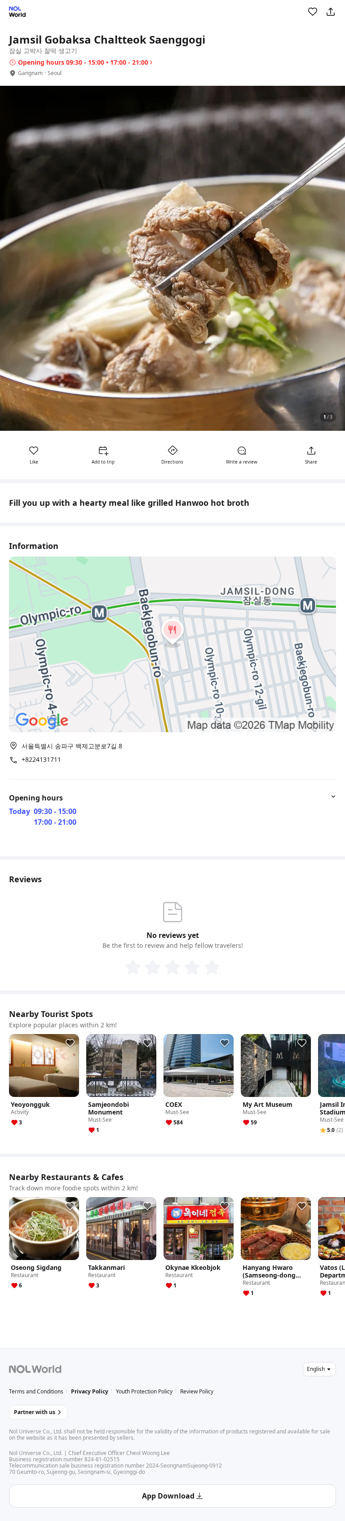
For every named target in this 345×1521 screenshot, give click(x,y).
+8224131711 (41, 760)
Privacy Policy (89, 1391)
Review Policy (196, 1391)
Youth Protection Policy (144, 1391)
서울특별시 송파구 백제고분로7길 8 (72, 746)
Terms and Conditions (36, 1391)
